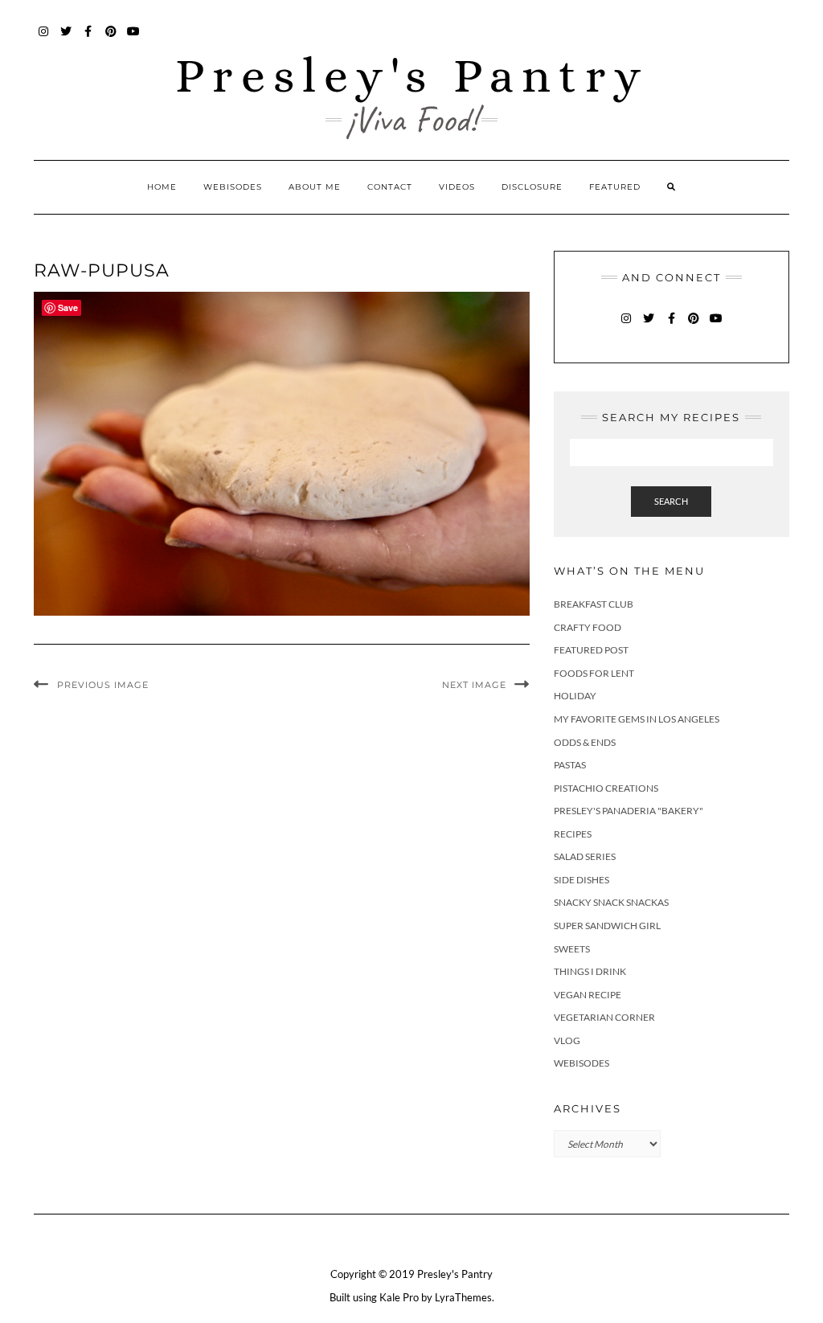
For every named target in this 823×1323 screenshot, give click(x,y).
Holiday (575, 696)
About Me (315, 187)
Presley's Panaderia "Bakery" (628, 811)
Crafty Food (587, 627)
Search (671, 501)
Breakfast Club (593, 604)
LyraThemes (463, 1297)
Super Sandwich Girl (607, 926)
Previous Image (103, 684)
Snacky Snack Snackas (611, 902)
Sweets (572, 949)
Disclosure (532, 187)
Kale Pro (399, 1297)
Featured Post (591, 650)
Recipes (573, 834)
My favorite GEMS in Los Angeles (636, 719)
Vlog (567, 1040)
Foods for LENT (594, 673)
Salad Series (585, 856)
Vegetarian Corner (604, 1017)
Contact (389, 187)
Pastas (570, 765)
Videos (457, 187)
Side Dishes (581, 880)
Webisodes (232, 187)
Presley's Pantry (412, 75)
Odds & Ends (585, 742)
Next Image (474, 684)
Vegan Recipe (587, 995)
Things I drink (590, 971)
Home (162, 187)
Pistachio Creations (606, 788)
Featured (615, 187)
